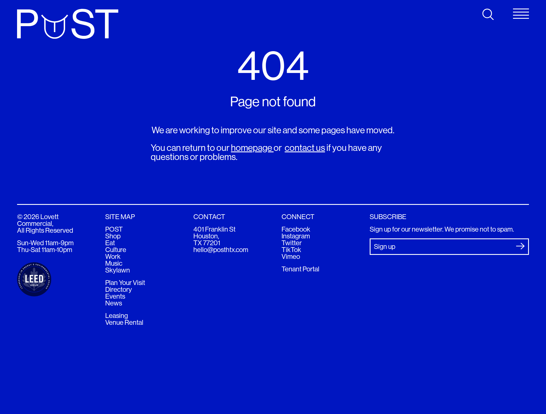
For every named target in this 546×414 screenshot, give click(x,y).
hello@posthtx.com (220, 249)
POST (114, 229)
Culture (115, 249)
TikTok (291, 249)
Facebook (296, 229)
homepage (252, 148)
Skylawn (117, 270)
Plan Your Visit (125, 282)
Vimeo (291, 256)
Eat (110, 243)
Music (113, 263)
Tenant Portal (300, 269)
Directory (118, 289)
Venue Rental (124, 322)
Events (115, 296)
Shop (113, 236)
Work (113, 256)
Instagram (296, 236)
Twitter (292, 243)
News (113, 303)
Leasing (116, 315)
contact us (305, 148)
